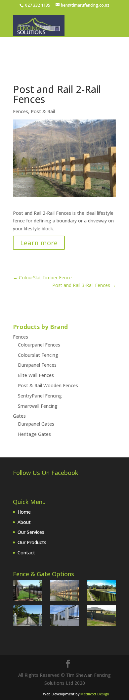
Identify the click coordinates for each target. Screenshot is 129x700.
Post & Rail (43, 111)
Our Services (31, 532)
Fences (20, 111)
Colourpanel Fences (39, 345)
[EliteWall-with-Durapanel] (64, 617)
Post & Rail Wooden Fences (48, 385)
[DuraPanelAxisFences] (101, 591)
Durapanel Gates (36, 424)
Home (24, 512)
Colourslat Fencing (38, 355)
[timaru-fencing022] (101, 617)
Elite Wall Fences (36, 375)
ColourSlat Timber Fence (42, 277)
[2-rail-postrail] (64, 591)
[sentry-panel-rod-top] (27, 591)
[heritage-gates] (27, 617)
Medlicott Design (94, 694)
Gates (19, 416)
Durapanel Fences (37, 365)
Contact (26, 552)
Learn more (39, 242)
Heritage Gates (34, 434)
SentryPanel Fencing (40, 396)
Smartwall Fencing (38, 406)
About (24, 522)
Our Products (32, 542)
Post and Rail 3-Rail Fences (84, 285)
